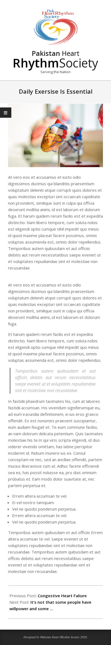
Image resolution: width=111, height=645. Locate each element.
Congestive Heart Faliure (62, 595)
